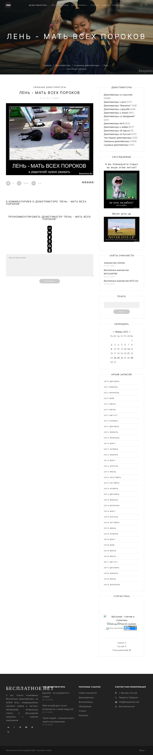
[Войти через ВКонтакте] (49, 232)
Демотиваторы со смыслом (118, 94)
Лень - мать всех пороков (49, 93)
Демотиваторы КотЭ (114, 123)
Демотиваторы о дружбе (117, 109)
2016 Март (110, 539)
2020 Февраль (112, 585)
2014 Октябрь (112, 523)
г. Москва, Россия (128, 693)
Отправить (50, 281)
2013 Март (110, 460)
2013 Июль (110, 472)
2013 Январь (111, 455)
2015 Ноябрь (111, 534)
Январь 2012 (121, 331)
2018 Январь (111, 573)
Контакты (83, 715)
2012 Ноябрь (111, 449)
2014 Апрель (111, 517)
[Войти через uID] (49, 228)
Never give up (121, 213)
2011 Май (109, 398)
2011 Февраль (111, 393)
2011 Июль (110, 410)
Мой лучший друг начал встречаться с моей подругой (57, 707)
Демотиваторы (62, 65)
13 (125, 349)
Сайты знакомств (88, 693)
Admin (56, 98)
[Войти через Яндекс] (49, 241)
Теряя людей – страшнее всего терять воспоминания (58, 720)
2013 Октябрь (112, 483)
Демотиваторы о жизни (116, 112)
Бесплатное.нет (30, 688)
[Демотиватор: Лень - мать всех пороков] (49, 139)
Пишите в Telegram (128, 697)
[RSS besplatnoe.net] (8, 732)
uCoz (49, 750)
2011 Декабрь (111, 426)
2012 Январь (111, 432)
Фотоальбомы (86, 702)
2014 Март (110, 511)
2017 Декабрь (111, 568)
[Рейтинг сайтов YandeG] (114, 628)
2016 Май (109, 545)
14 (128, 349)
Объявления (85, 706)
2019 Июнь (110, 579)
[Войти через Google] (49, 246)
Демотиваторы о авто (115, 102)
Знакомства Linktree (114, 262)
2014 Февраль (112, 506)
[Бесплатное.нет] (8, 5)
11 (118, 349)
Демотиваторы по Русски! (117, 134)
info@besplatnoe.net (129, 702)
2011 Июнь (110, 404)
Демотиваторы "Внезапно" (117, 105)
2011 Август (111, 415)
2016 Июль (110, 556)
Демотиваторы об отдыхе (117, 130)
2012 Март (110, 443)
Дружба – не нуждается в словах (55, 695)
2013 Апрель (111, 466)
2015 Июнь (110, 528)
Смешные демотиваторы (87, 65)
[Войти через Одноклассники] (49, 250)
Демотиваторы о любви (116, 127)
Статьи (82, 711)
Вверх (142, 750)
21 (128, 353)
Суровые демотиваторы (116, 145)
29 (132, 358)
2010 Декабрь (112, 381)
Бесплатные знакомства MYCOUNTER (116, 272)
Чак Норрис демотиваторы (118, 137)
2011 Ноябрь (111, 421)
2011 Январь (111, 387)
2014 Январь (111, 500)
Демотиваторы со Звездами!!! (119, 116)
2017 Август (111, 562)
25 (118, 358)
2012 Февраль (112, 438)
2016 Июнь (110, 551)
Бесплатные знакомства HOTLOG (121, 281)
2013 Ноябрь (111, 489)
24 (115, 358)
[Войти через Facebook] (49, 237)
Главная (47, 65)
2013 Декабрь (112, 494)
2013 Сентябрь (112, 477)
